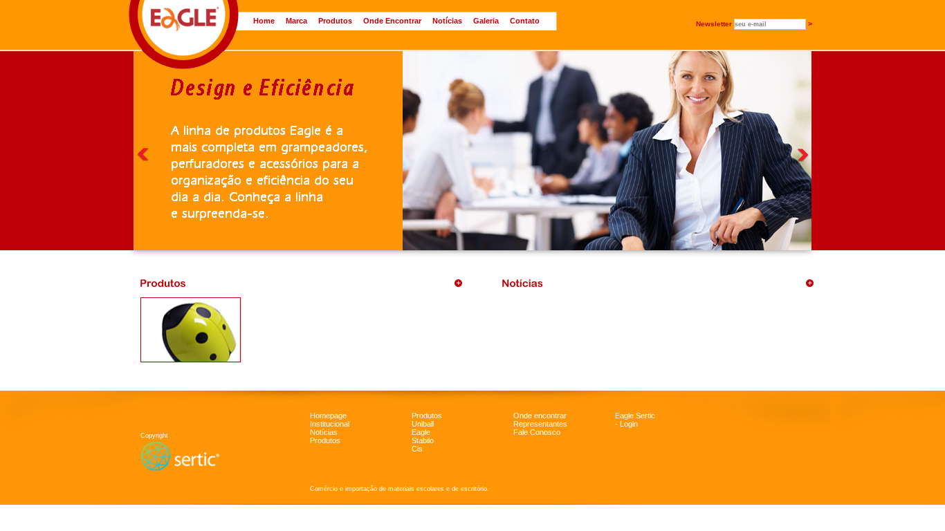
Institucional (329, 424)
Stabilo (423, 440)
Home (264, 21)
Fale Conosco (536, 432)
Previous (143, 154)
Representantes (540, 424)
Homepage (328, 415)
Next (803, 155)
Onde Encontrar (392, 21)
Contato (525, 21)
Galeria (486, 21)
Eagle (421, 432)
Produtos (335, 21)
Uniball (423, 424)
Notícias (447, 21)
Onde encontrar (540, 415)
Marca (296, 21)
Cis (417, 449)
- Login (626, 424)
